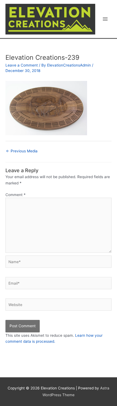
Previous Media (22, 151)
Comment (15, 195)
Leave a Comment (21, 65)
